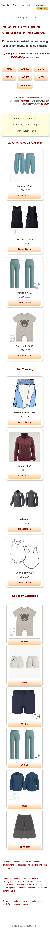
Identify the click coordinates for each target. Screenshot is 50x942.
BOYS (41, 69)
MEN (41, 77)
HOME (8, 69)
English (16, 5)
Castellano (6, 5)
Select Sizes (24, 195)
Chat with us (28, 5)
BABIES (25, 69)
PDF (33, 124)
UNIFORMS (25, 85)
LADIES (25, 77)
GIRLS (9, 77)
